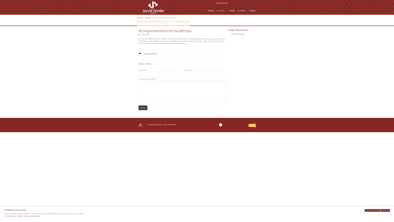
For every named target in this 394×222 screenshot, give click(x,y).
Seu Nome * (143, 70)
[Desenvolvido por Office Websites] (252, 126)
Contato (252, 11)
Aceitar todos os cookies (373, 210)
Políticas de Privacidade (32, 216)
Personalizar (385, 210)
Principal (211, 11)
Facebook (220, 124)
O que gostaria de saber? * (148, 79)
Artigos (232, 11)
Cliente (242, 11)
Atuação (222, 11)
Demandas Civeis (239, 34)
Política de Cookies (16, 216)
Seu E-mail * (188, 70)
